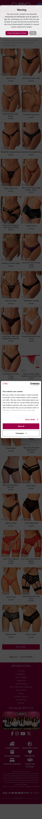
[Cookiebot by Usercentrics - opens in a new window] (30, 384)
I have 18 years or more (17, 33)
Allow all (21, 426)
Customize (20, 433)
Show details (30, 419)
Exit (32, 33)
